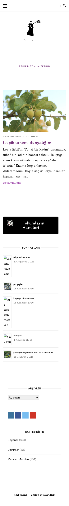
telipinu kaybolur (21, 257)
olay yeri (17, 335)
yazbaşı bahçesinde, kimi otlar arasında (33, 352)
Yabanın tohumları (18, 459)
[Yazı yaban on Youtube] (55, 6)
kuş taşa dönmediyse (23, 298)
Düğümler (13, 449)
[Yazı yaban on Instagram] (34, 6)
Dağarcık (13, 440)
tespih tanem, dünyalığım (27, 142)
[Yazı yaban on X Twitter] (48, 6)
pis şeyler (18, 284)
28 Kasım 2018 (12, 136)
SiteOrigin (49, 494)
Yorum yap (33, 136)
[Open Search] (64, 6)
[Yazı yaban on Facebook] (41, 6)
